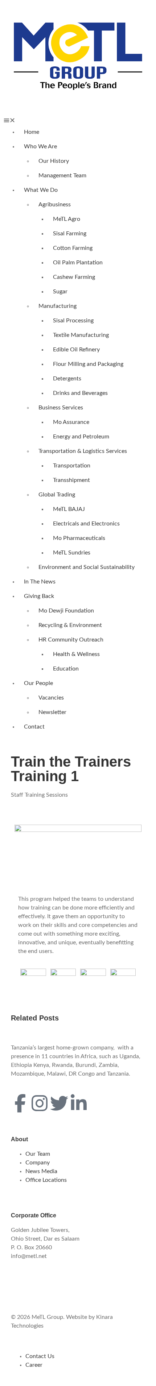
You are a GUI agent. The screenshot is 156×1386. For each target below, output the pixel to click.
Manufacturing (57, 306)
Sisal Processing (73, 320)
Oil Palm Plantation (78, 262)
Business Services (60, 408)
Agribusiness (54, 204)
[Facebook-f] (20, 1103)
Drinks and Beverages (80, 393)
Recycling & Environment (70, 625)
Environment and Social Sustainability (86, 567)
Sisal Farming (69, 233)
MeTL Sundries (71, 553)
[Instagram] (39, 1103)
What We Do (41, 190)
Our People (38, 683)
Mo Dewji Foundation (66, 611)
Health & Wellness (76, 654)
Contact (34, 727)
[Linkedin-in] (79, 1103)
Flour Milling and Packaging (88, 364)
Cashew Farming (74, 277)
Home (31, 132)
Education (66, 669)
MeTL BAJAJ (69, 509)
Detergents (67, 378)
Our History (53, 161)
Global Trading (56, 495)
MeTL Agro (66, 219)
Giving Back (39, 596)
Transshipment (71, 480)
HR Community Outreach (70, 640)
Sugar (60, 291)
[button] (78, 120)
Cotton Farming (73, 248)
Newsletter (52, 712)
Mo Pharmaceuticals (79, 538)
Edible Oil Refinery (76, 349)
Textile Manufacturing (81, 335)
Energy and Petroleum (81, 437)
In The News (40, 582)
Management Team (62, 175)
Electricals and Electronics (86, 524)
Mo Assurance (71, 422)
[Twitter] (59, 1103)
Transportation (71, 466)
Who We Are (40, 146)
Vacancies (51, 698)
